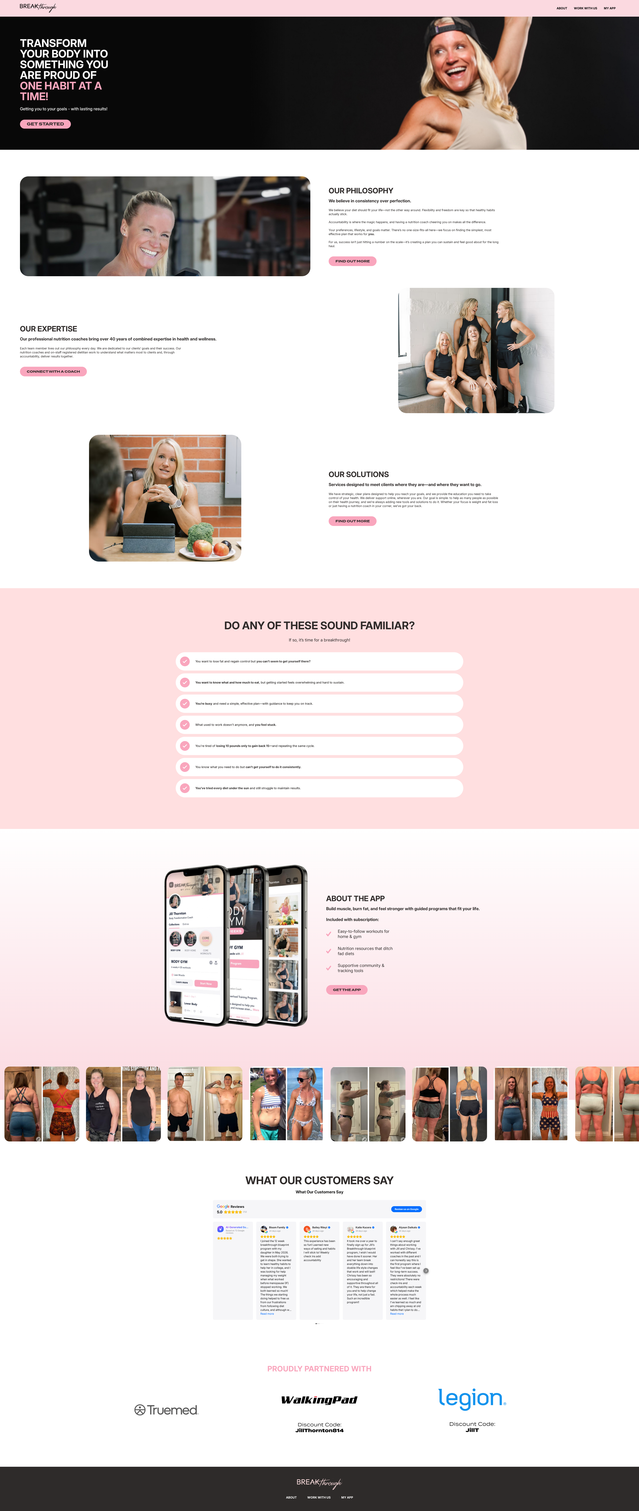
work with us (319, 1497)
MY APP (610, 8)
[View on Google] (263, 1229)
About (562, 8)
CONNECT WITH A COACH (53, 371)
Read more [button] (267, 1313)
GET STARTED (45, 124)
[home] (38, 8)
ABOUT (291, 1497)
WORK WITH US (585, 8)
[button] (213, 1270)
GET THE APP (347, 989)
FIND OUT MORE (352, 261)
